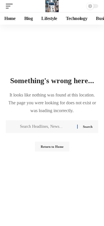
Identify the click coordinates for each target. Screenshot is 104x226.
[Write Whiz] (52, 6)
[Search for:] (46, 126)
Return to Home (52, 146)
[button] (11, 6)
